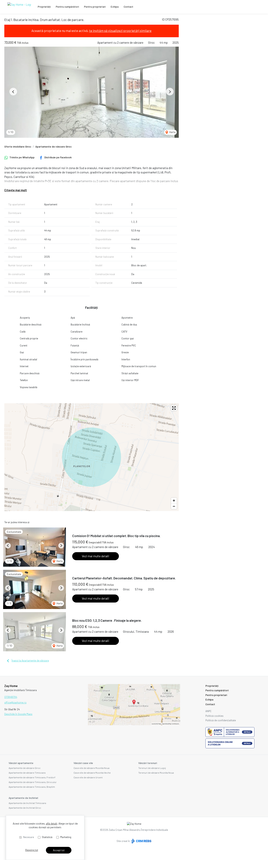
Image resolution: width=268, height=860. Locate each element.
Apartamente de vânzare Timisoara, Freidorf (32, 777)
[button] (13, 91)
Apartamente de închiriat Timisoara (27, 803)
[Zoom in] (174, 500)
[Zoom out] (174, 506)
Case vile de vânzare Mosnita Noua (91, 768)
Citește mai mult (15, 190)
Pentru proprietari (95, 6)
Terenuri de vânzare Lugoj (152, 768)
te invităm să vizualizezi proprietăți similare (120, 31)
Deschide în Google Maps (18, 714)
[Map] (91, 457)
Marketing (65, 837)
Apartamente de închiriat (23, 797)
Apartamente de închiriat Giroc (25, 807)
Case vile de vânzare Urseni (88, 777)
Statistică (47, 837)
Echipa (115, 6)
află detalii (51, 823)
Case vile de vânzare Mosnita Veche (92, 772)
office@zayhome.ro (15, 702)
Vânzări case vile (83, 763)
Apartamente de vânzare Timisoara (27, 772)
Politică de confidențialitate (220, 720)
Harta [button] (172, 132)
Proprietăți (44, 6)
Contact (128, 6)
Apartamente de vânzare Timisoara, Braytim (32, 786)
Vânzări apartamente (21, 763)
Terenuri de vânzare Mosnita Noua (156, 772)
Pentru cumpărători (67, 6)
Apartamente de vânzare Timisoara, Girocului (32, 782)
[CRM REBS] (140, 841)
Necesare (28, 837)
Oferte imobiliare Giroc (17, 146)
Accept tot (59, 850)
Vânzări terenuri (147, 763)
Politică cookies (214, 715)
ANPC (208, 711)
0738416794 (10, 697)
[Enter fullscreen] (174, 408)
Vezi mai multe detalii (95, 556)
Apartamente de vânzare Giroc (53, 146)
